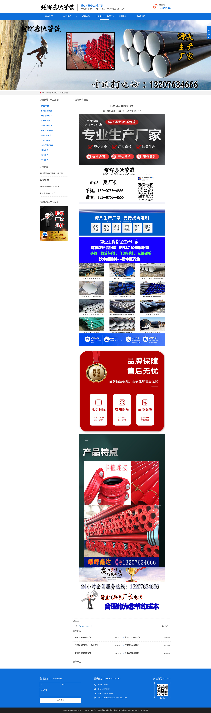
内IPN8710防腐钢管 (85, 626)
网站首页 (49, 16)
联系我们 (141, 16)
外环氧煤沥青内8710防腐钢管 (86, 645)
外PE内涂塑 (45, 140)
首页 (43, 93)
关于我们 (67, 16)
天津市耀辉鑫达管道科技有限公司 (51, 173)
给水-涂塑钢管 (46, 116)
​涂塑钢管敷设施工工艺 (47, 193)
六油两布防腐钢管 (132, 645)
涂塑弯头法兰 (46, 121)
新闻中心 (86, 16)
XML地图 (145, 710)
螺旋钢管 (44, 150)
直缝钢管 (44, 155)
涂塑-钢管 (45, 106)
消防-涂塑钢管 (46, 126)
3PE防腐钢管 (46, 135)
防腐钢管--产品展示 (104, 16)
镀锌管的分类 (44, 180)
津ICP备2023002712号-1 (135, 710)
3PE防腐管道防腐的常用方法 (49, 186)
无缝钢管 (44, 160)
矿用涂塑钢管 (46, 111)
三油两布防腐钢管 (132, 653)
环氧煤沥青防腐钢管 (83, 637)
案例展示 (123, 16)
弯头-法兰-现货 (47, 145)
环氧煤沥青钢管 (63, 93)
